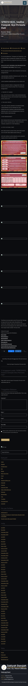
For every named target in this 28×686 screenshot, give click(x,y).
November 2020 (4, 625)
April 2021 (3, 618)
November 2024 (4, 534)
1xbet (2, 462)
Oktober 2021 (4, 604)
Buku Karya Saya (4, 473)
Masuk (2, 652)
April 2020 (3, 641)
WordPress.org (4, 659)
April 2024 (3, 544)
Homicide (3, 482)
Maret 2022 (3, 595)
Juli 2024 (3, 537)
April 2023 (3, 571)
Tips (2, 496)
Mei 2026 (3, 530)
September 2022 (4, 583)
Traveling (3, 499)
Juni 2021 (3, 613)
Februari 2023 (4, 576)
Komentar (3, 398)
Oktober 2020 (4, 627)
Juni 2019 (3, 643)
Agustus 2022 (4, 585)
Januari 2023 (4, 578)
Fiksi (2, 478)
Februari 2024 (4, 548)
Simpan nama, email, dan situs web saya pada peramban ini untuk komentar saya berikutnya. (14, 431)
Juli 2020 (3, 634)
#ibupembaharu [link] (4, 336)
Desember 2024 (4, 532)
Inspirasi (3, 485)
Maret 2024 (3, 546)
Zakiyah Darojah (6, 48)
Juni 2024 (3, 539)
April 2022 (3, 592)
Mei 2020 (3, 639)
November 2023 (4, 555)
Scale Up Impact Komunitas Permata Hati (16, 364)
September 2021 (4, 606)
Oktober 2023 (4, 557)
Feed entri (3, 654)
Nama (2, 412)
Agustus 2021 (4, 608)
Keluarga (3, 492)
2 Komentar (5, 53)
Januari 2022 (4, 597)
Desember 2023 (4, 553)
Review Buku (4, 494)
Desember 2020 (4, 622)
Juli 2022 (3, 588)
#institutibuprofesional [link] (6, 344)
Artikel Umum (4, 466)
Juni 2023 (3, 567)
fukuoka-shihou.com (5, 480)
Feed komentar (4, 657)
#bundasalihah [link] (4, 338)
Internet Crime (4, 487)
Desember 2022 (4, 581)
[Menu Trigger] (25, 3)
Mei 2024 (3, 541)
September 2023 (4, 560)
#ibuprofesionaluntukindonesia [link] (8, 347)
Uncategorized (4, 501)
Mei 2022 (3, 590)
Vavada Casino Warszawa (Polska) (8, 518)
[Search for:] (14, 452)
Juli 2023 (3, 564)
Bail (2, 469)
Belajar (23, 48)
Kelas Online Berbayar (6, 489)
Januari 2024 (4, 550)
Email (2, 418)
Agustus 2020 (4, 632)
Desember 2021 (4, 599)
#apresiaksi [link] (3, 334)
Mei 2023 (3, 569)
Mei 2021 (3, 615)
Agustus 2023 (4, 562)
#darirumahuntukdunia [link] (6, 340)
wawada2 (3, 503)
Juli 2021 (3, 611)
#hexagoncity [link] (4, 342)
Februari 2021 (4, 620)
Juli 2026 (3, 527)
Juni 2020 (3, 636)
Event (2, 476)
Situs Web (3, 424)
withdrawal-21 (4, 512)
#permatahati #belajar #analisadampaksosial (12, 50)
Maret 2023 (3, 574)
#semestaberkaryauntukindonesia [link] (9, 345)
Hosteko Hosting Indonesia (20, 682)
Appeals (3, 464)
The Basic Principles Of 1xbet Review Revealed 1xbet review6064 (13, 515)
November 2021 (4, 602)
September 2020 (4, 629)
